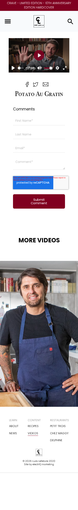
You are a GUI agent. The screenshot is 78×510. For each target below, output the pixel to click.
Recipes (33, 426)
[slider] (21, 68)
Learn (13, 420)
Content (34, 420)
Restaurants (59, 420)
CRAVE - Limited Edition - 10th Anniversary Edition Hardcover (39, 5)
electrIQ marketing (43, 464)
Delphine (56, 440)
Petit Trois (58, 426)
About (13, 426)
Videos (33, 433)
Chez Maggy (59, 433)
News (13, 433)
